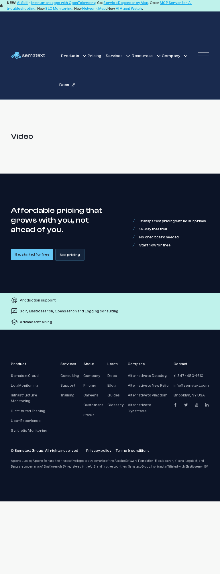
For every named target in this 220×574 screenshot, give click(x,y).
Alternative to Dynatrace (139, 408)
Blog (111, 386)
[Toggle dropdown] (84, 56)
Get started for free (32, 254)
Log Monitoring (24, 386)
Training (67, 395)
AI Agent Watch (129, 9)
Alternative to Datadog (147, 376)
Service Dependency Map (125, 3)
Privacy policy (99, 451)
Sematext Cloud (25, 376)
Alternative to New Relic (148, 386)
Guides (113, 395)
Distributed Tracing (28, 411)
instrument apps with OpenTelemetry (63, 3)
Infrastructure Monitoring (24, 398)
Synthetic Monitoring (29, 431)
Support (67, 386)
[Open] (203, 55)
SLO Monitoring (58, 9)
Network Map (94, 9)
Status (89, 415)
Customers (93, 405)
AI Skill (22, 3)
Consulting (69, 376)
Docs (112, 376)
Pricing (94, 56)
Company (91, 376)
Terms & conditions (133, 451)
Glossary (115, 405)
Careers (90, 395)
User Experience (25, 421)
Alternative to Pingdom (148, 395)
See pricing (70, 255)
